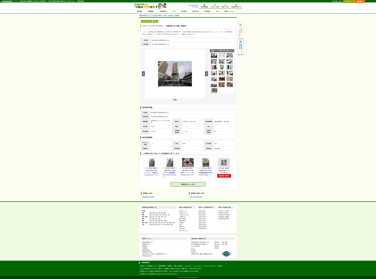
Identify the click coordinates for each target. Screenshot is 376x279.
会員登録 (359, 1)
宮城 (159, 212)
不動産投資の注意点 (147, 255)
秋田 (153, 212)
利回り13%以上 (202, 222)
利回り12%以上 (202, 220)
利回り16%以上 (202, 228)
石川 (156, 216)
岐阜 (156, 218)
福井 (159, 216)
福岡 (151, 224)
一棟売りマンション (184, 214)
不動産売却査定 (146, 249)
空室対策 (216, 242)
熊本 (159, 224)
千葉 (160, 214)
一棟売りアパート (183, 212)
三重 (159, 218)
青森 (151, 212)
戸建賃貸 (181, 222)
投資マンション (183, 210)
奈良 (162, 220)
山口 (162, 222)
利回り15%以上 (202, 226)
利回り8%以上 (202, 212)
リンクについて (198, 265)
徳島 (168, 222)
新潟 (151, 216)
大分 (162, 224)
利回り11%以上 (202, 218)
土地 (180, 224)
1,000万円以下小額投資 (224, 214)
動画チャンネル (229, 11)
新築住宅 (181, 226)
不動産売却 (163, 11)
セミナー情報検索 (195, 246)
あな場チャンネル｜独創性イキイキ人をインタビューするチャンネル (158, 273)
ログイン (348, 1)
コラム (174, 11)
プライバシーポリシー (210, 265)
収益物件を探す (146, 244)
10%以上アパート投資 (223, 210)
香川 (165, 222)
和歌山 (165, 220)
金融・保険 (224, 244)
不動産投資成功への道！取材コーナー (200, 242)
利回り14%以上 (202, 224)
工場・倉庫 (182, 228)
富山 (153, 216)
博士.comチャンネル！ (196, 268)
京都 (156, 220)
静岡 (151, 218)
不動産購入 (151, 11)
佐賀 (153, 224)
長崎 (156, 224)
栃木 (166, 214)
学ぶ (217, 11)
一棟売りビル (182, 216)
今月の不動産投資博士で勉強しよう (199, 244)
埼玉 (153, 214)
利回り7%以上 (202, 210)
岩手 (156, 212)
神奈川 (156, 214)
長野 (162, 216)
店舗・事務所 (182, 218)
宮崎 (165, 224)
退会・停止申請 (178, 265)
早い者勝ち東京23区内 (223, 218)
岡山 (153, 222)
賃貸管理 (216, 246)
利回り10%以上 (202, 216)
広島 (159, 222)
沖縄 (171, 224)
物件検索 (139, 11)
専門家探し (207, 11)
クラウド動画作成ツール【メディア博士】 (151, 268)
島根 (156, 222)
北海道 (143, 210)
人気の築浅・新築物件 (223, 216)
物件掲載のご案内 (337, 1)
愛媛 (170, 222)
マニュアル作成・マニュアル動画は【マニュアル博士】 (184, 271)
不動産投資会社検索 (147, 251)
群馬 (169, 214)
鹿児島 (168, 224)
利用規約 (169, 265)
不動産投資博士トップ (147, 242)
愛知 (153, 218)
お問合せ (220, 265)
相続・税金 (224, 242)
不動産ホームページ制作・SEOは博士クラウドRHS (153, 271)
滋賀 (159, 220)
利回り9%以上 (202, 214)
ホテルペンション (183, 230)
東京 (151, 214)
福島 (165, 212)
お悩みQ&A (195, 11)
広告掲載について (151, 265)
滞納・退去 (217, 244)
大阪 (151, 220)
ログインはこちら (193, 5)
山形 (162, 212)
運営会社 (142, 265)
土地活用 (216, 247)
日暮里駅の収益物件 (148, 197)
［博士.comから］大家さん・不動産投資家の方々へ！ (155, 253)
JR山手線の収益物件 (196, 197)
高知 (173, 222)
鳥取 (151, 222)
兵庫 (153, 220)
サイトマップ (188, 265)
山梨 (165, 216)
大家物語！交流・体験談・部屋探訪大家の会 (201, 253)
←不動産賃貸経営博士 (7, 1)
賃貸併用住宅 (182, 220)
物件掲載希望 (161, 265)
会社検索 (183, 11)
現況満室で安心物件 (223, 212)
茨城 (163, 214)
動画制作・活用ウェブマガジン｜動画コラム (176, 268)
